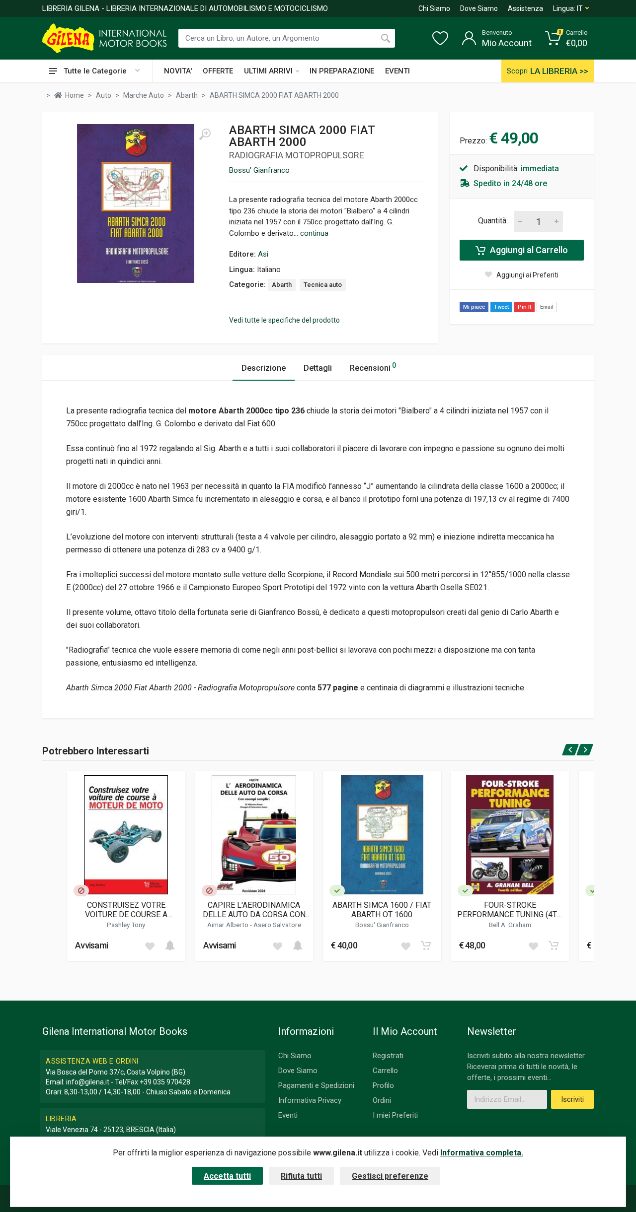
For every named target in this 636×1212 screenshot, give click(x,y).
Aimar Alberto (228, 925)
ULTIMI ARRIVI (268, 71)
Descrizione (263, 368)
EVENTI (397, 71)
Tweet (501, 307)
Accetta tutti (227, 1176)
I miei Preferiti (395, 1115)
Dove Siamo (479, 8)
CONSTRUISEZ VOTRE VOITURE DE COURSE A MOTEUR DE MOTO (126, 909)
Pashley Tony (126, 925)
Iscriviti (572, 1099)
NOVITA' (178, 71)
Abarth (282, 284)
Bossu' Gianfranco (259, 170)
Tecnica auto (323, 284)
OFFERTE (218, 71)
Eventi (288, 1115)
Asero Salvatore (277, 925)
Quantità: (493, 220)
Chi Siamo (434, 8)
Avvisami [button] (91, 945)
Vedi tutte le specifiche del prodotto (284, 320)
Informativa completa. (481, 1152)
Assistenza (525, 8)
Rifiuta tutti (301, 1176)
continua (314, 233)
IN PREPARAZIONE (342, 71)
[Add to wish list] (150, 945)
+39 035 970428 (165, 1082)
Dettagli (318, 368)
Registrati (388, 1055)
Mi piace (474, 307)
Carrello (385, 1070)
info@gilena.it (87, 1082)
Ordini (382, 1100)
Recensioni (373, 367)
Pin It (524, 307)
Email (547, 307)
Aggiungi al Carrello (528, 250)
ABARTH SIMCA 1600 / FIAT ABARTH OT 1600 (381, 909)
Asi (263, 254)
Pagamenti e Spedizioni (316, 1085)
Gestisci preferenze (390, 1176)
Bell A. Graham (510, 925)
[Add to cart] (170, 945)
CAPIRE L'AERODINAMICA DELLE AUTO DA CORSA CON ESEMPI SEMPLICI (254, 909)
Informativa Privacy (309, 1100)
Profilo (383, 1085)
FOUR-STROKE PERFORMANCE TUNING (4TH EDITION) (509, 909)
